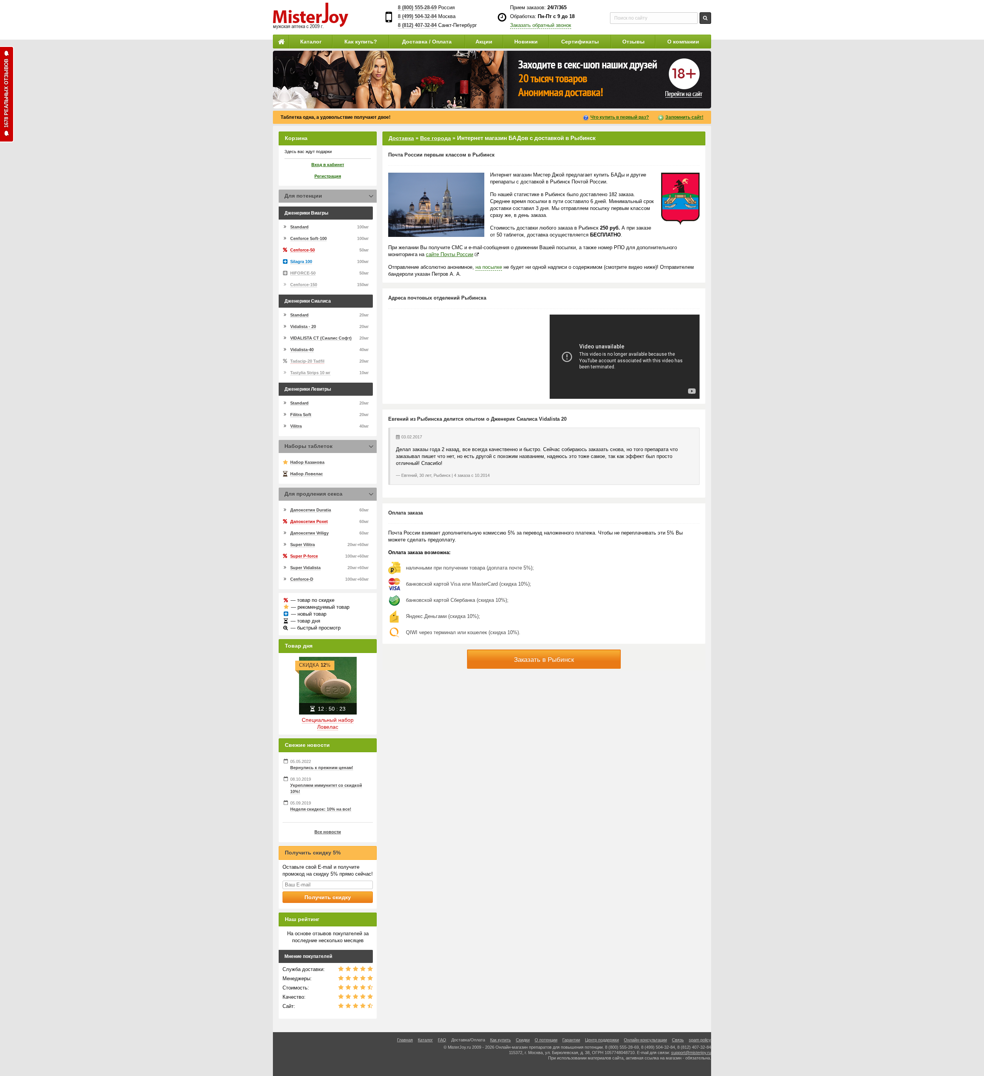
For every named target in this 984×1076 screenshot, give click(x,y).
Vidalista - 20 (303, 326)
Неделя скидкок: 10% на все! (320, 809)
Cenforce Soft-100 (308, 238)
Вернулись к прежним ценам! (321, 767)
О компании (683, 41)
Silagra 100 (301, 261)
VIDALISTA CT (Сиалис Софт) (321, 338)
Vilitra (296, 426)
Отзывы (633, 41)
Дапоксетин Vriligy (309, 533)
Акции (483, 41)
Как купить (500, 1040)
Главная (405, 1040)
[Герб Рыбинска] (680, 199)
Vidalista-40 (302, 349)
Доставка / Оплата (427, 41)
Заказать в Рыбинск (544, 659)
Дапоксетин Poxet (309, 521)
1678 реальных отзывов (6, 93)
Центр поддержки (602, 1040)
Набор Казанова (307, 462)
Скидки (523, 1040)
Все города (435, 138)
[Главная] (281, 41)
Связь (678, 1040)
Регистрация (327, 176)
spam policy (700, 1040)
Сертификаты (580, 41)
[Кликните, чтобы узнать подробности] (492, 79)
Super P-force (304, 556)
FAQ (442, 1040)
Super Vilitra (302, 544)
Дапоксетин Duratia (310, 510)
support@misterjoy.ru (691, 1052)
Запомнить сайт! (684, 117)
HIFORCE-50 (303, 273)
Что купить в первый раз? (619, 117)
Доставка (401, 138)
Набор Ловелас (306, 473)
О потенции (546, 1040)
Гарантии (571, 1040)
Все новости (327, 831)
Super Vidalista (305, 567)
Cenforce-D (301, 579)
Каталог (311, 41)
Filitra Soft (300, 414)
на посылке (488, 267)
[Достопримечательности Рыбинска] (436, 205)
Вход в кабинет (327, 164)
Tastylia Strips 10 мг (310, 372)
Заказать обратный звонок (540, 25)
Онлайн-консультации (645, 1040)
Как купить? (360, 41)
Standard (299, 227)
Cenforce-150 (303, 284)
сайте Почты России (449, 254)
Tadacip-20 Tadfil (307, 361)
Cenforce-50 (302, 250)
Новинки (526, 41)
